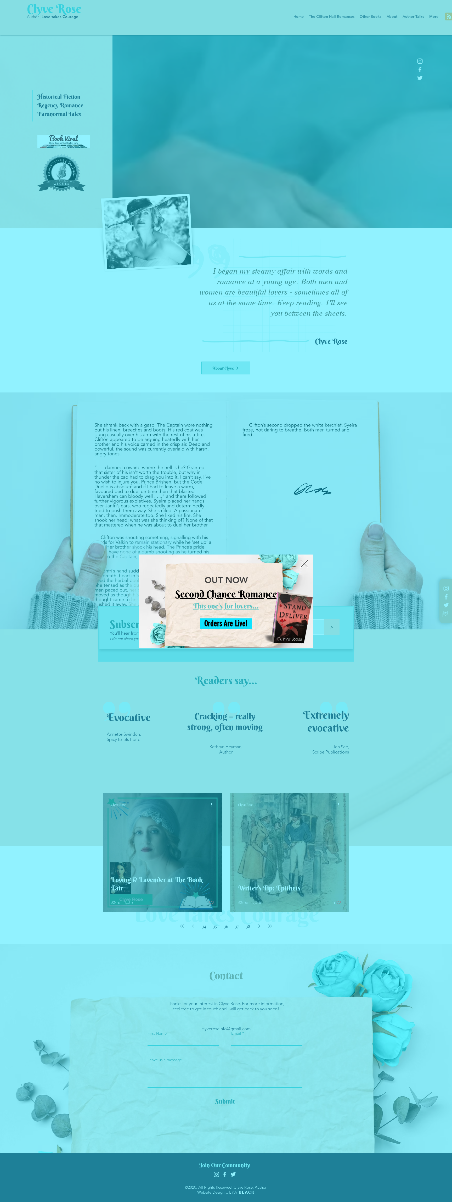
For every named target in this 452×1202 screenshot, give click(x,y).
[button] (304, 564)
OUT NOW (226, 580)
